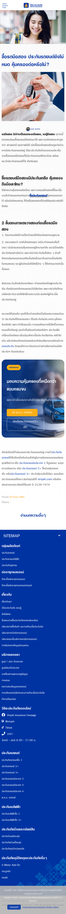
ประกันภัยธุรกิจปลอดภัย (13, 848)
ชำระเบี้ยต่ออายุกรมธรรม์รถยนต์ (17, 585)
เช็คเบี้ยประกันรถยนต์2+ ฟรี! (25, 424)
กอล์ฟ (4, 877)
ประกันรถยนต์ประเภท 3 (13, 785)
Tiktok (8, 728)
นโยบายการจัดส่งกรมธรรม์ (14, 633)
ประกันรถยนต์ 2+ (31, 469)
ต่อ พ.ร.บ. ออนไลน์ (22, 412)
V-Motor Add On (11, 865)
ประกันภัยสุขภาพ (9, 565)
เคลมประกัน (8, 346)
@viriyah (9, 721)
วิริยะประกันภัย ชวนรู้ (11, 608)
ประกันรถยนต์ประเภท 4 (13, 791)
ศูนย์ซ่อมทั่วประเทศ (10, 668)
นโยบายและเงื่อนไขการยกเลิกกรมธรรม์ (19, 639)
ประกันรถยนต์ (8, 553)
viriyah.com (45, 479)
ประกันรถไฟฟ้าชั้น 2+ (12, 820)
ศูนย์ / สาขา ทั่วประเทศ (12, 661)
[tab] (33, 536)
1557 (10, 734)
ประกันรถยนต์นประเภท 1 (32, 463)
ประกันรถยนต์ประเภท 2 (13, 779)
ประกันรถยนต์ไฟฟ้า (10, 559)
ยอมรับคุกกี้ (14, 907)
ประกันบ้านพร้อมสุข (11, 836)
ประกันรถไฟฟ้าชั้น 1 (11, 814)
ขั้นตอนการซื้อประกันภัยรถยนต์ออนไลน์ (20, 620)
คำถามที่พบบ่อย (9, 699)
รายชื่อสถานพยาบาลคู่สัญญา (15, 674)
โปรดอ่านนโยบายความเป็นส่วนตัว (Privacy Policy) (41, 907)
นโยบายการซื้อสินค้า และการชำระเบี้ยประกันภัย (22, 626)
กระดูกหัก (6, 871)
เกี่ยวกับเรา (7, 601)
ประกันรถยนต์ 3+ (20, 474)
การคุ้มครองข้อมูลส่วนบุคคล (15, 645)
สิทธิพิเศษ (6, 614)
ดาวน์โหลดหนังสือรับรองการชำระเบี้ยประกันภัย (23, 693)
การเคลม (6, 680)
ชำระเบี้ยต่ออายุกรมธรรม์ (13, 579)
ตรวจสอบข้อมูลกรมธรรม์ (14, 686)
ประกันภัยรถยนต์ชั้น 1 (12, 760)
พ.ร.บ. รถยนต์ (9, 797)
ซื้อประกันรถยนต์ (38, 196)
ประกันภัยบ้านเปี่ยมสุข (11, 842)
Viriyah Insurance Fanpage (21, 715)
